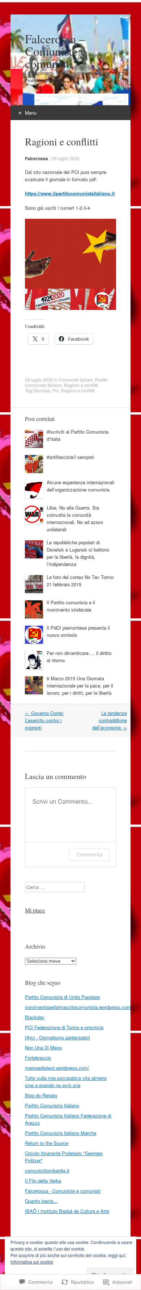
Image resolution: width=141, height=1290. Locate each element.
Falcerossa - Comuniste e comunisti (63, 1190)
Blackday (34, 1017)
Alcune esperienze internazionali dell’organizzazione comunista (80, 486)
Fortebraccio (38, 1057)
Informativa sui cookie (31, 1262)
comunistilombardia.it (47, 1170)
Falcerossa (36, 158)
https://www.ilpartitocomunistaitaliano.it (70, 193)
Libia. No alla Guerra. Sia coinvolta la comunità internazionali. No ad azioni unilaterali (75, 518)
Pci (55, 390)
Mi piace (35, 910)
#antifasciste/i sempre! (70, 457)
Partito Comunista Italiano (52, 1105)
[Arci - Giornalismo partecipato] (57, 1037)
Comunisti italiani (76, 379)
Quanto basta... (41, 1200)
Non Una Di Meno (43, 1047)
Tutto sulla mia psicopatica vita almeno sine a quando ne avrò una (66, 1081)
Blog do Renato (41, 1095)
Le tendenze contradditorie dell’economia (109, 720)
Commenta (89, 854)
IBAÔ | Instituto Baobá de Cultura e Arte (67, 1211)
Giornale (41, 390)
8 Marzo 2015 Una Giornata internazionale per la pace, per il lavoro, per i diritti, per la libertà (80, 685)
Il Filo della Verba (43, 1180)
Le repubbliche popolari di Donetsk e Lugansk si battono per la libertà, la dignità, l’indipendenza (78, 553)
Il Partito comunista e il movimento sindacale (71, 606)
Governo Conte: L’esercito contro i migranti (44, 720)
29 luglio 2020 (65, 158)
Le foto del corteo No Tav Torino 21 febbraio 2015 (80, 581)
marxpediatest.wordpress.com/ (57, 1067)
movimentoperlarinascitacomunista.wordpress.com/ (78, 1007)
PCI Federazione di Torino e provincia (64, 1027)
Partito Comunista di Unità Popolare (62, 996)
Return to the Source (46, 1143)
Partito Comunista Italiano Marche (60, 1132)
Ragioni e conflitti (81, 385)
